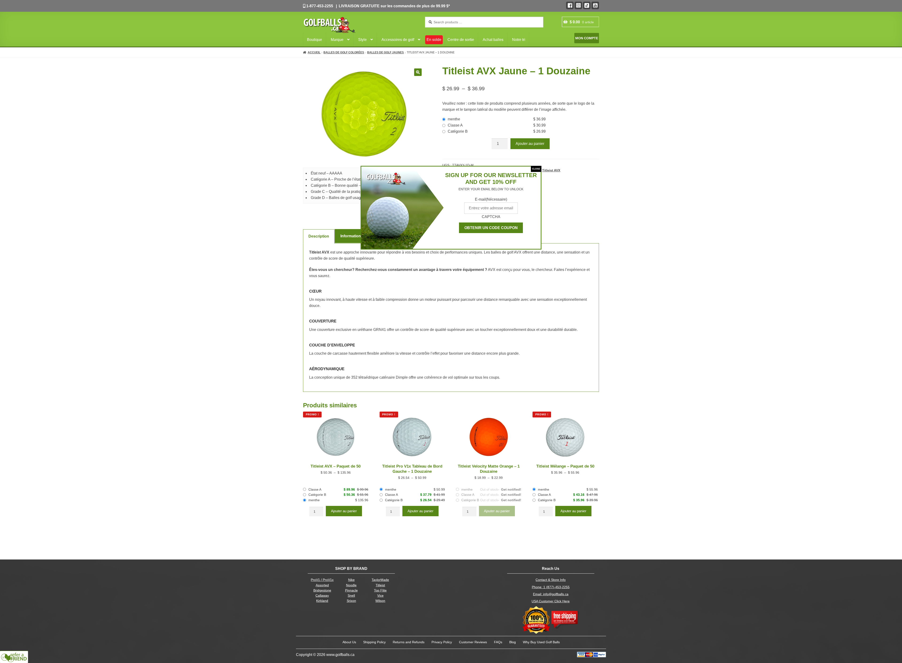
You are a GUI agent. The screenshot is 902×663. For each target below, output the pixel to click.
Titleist (380, 585)
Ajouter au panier (530, 144)
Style (362, 40)
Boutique (314, 40)
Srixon (351, 601)
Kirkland (322, 601)
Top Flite (380, 590)
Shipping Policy (374, 642)
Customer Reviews (473, 642)
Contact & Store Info (551, 580)
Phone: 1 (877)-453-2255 (551, 587)
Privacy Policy (442, 642)
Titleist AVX (551, 170)
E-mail (491, 199)
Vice (380, 595)
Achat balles (493, 40)
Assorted (322, 585)
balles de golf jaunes (385, 52)
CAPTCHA (491, 217)
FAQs (498, 642)
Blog (512, 642)
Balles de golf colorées (343, 52)
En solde (434, 40)
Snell (351, 595)
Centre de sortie (460, 40)
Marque (337, 40)
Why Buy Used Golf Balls (541, 642)
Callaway (322, 595)
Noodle (351, 585)
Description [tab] (318, 236)
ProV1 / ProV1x (322, 580)
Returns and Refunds (408, 642)
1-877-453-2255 (319, 6)
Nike (351, 580)
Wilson (380, 601)
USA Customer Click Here (551, 601)
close (536, 168)
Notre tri (518, 40)
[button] (418, 72)
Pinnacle (351, 590)
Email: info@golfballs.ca (550, 594)
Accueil (314, 52)
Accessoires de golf (397, 40)
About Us (349, 642)
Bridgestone (322, 590)
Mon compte (586, 38)
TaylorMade (380, 580)
